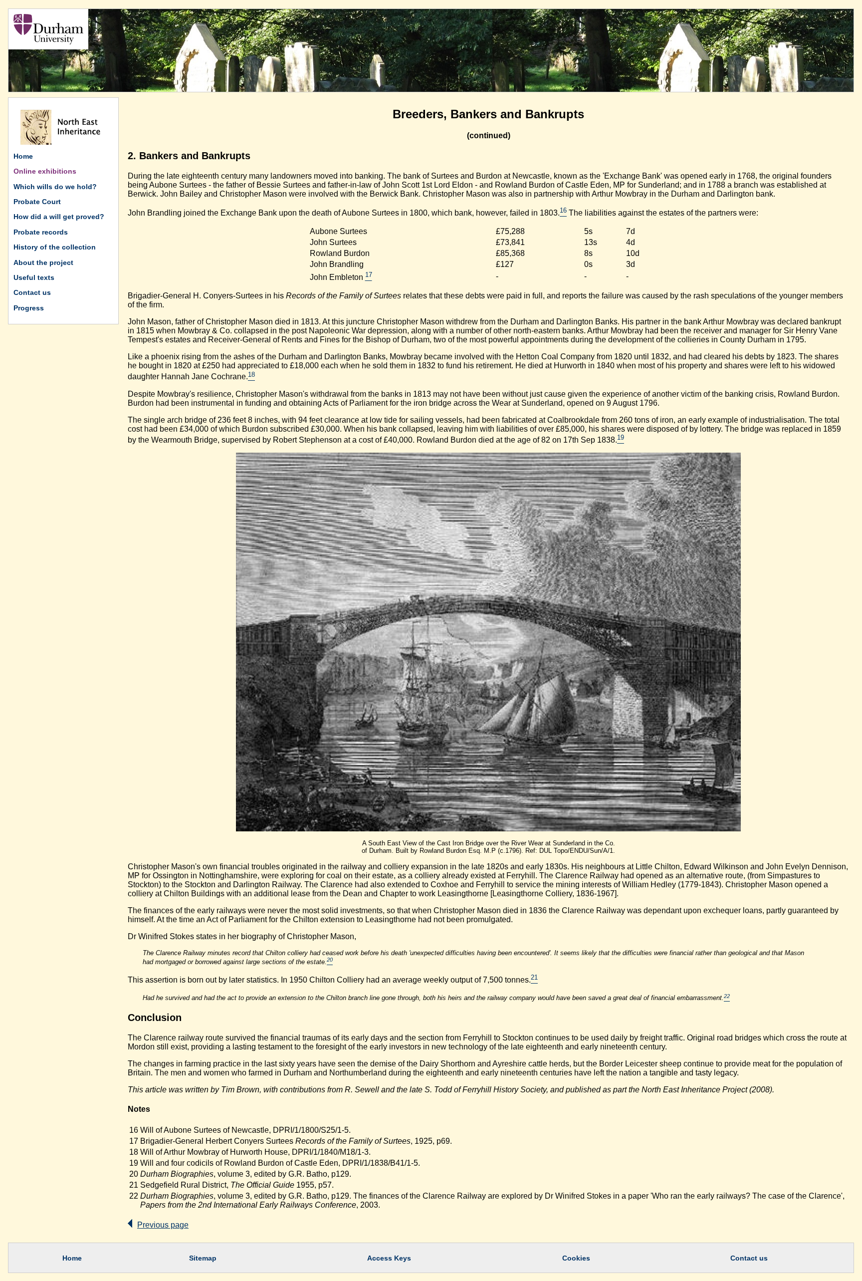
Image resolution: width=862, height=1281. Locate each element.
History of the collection (54, 247)
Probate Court (37, 202)
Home (23, 156)
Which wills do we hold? (55, 187)
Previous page (163, 1225)
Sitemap (202, 1258)
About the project (43, 262)
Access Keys (389, 1258)
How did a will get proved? (58, 217)
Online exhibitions (44, 171)
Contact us (32, 292)
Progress (28, 308)
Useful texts (33, 277)
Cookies (576, 1258)
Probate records (40, 232)
